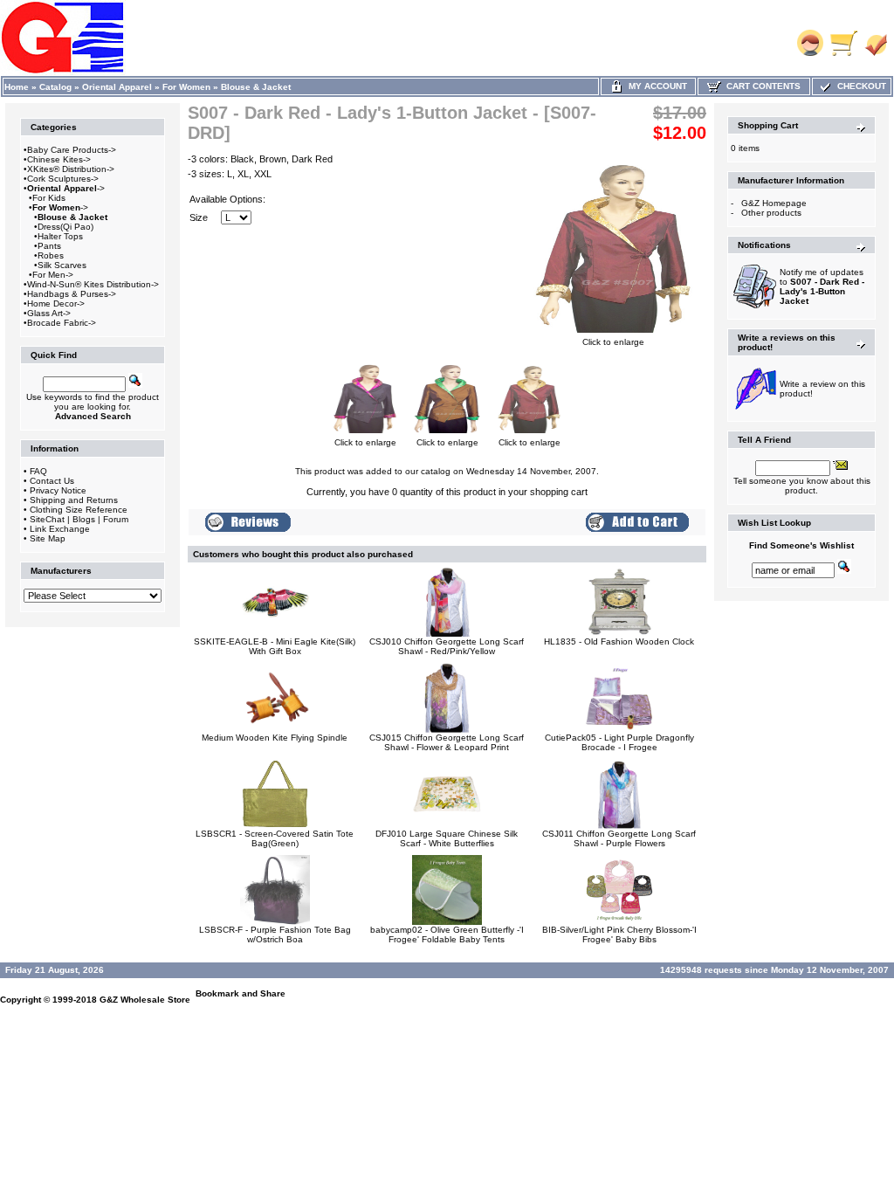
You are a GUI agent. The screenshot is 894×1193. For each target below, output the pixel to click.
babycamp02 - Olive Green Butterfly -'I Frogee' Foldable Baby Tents (447, 934)
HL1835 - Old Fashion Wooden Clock (619, 641)
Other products (771, 212)
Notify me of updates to (822, 286)
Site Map (47, 538)
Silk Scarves (62, 265)
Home (16, 87)
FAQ (38, 471)
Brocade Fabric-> (61, 323)
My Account (655, 86)
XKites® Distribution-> (70, 169)
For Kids (48, 198)
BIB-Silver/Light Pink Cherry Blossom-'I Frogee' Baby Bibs (619, 934)
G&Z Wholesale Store (145, 999)
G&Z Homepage (774, 203)
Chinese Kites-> (59, 159)
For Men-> (52, 274)
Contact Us (52, 481)
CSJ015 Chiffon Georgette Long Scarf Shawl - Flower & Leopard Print (446, 742)
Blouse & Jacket (256, 87)
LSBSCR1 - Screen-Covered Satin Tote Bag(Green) (275, 838)
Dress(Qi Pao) (65, 226)
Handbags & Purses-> (71, 294)
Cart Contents (761, 86)
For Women (186, 87)
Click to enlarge (613, 342)
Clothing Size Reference (78, 509)
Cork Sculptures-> (63, 178)
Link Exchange (60, 529)
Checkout (859, 86)
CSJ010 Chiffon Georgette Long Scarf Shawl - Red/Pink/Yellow (446, 646)
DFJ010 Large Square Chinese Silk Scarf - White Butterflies (446, 838)
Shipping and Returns (74, 500)
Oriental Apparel (117, 87)
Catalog (55, 87)
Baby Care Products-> (71, 150)
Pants (49, 246)
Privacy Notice (58, 490)
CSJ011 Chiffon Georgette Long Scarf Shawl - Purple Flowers (619, 838)
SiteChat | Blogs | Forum (79, 519)
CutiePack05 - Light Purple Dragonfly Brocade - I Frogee (619, 742)
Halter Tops (60, 236)
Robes (51, 255)
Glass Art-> (49, 313)
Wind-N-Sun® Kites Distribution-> (93, 284)
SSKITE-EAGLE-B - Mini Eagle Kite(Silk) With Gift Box (274, 646)
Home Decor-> (56, 303)
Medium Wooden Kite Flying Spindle (274, 737)
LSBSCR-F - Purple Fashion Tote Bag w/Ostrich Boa (275, 934)
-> (66, 188)
